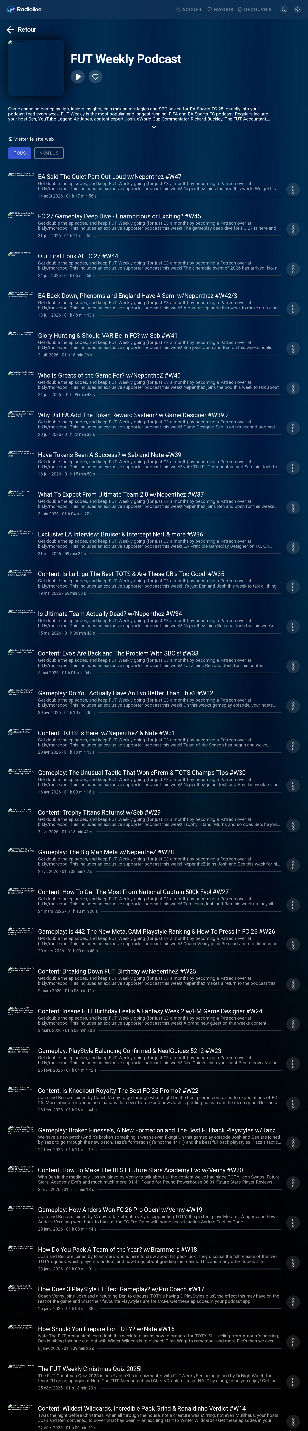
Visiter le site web (34, 139)
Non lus (48, 153)
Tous (19, 153)
